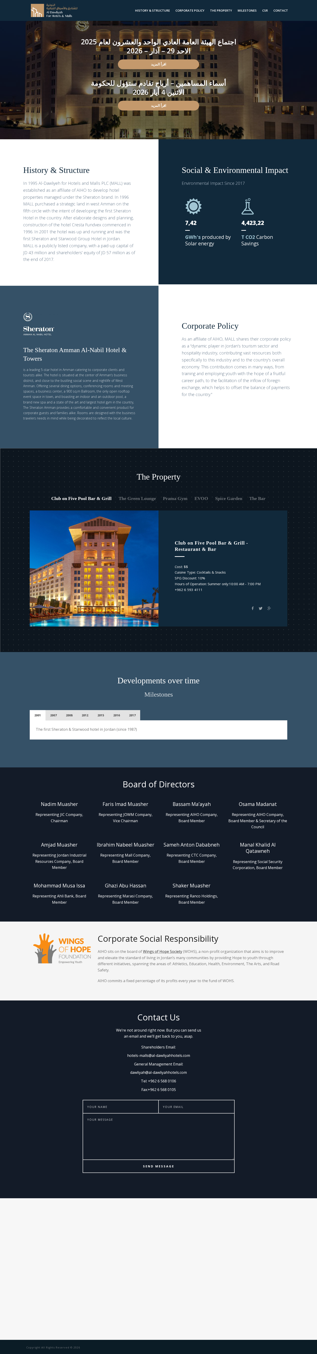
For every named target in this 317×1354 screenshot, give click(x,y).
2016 (116, 715)
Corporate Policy (189, 10)
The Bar (257, 498)
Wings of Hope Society (162, 951)
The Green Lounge (137, 498)
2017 (132, 715)
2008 (69, 715)
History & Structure (152, 10)
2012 (85, 715)
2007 (53, 715)
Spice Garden (228, 498)
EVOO (201, 498)
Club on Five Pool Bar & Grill (81, 498)
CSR (265, 10)
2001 (37, 715)
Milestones (247, 10)
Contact (280, 10)
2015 (100, 715)
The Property (221, 10)
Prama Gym (175, 498)
